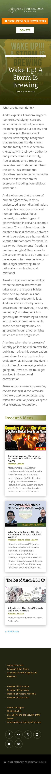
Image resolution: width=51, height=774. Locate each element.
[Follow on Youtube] (18, 734)
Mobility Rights (14, 711)
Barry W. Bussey (27, 91)
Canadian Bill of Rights (18, 669)
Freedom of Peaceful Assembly (21, 693)
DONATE (25, 30)
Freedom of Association (18, 697)
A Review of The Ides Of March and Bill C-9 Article (25, 609)
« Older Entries (12, 631)
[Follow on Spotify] (18, 744)
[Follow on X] (28, 734)
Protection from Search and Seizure (24, 722)
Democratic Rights (15, 707)
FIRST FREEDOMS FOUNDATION (23, 762)
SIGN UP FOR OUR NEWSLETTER (27, 21)
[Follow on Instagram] (37, 734)
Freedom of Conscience (18, 686)
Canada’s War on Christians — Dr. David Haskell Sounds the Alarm (25, 458)
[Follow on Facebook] (9, 734)
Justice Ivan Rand (15, 665)
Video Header (31, 539)
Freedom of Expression (18, 690)
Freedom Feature (16, 463)
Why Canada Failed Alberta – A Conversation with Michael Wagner (24, 534)
